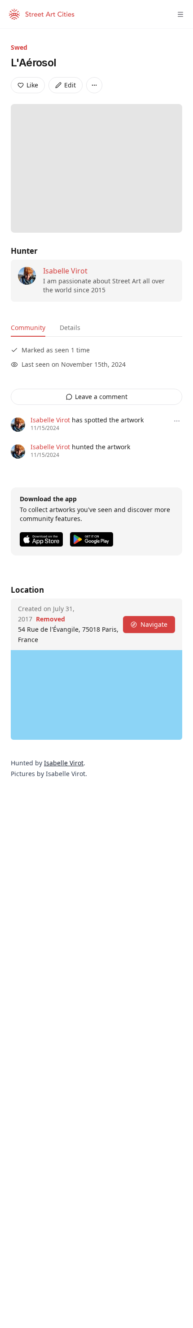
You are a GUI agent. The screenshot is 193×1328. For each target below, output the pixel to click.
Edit (70, 85)
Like (32, 85)
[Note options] (176, 421)
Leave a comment (101, 396)
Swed (19, 47)
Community (28, 327)
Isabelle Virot (65, 271)
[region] (96, 695)
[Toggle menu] (180, 14)
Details (70, 327)
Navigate (153, 624)
